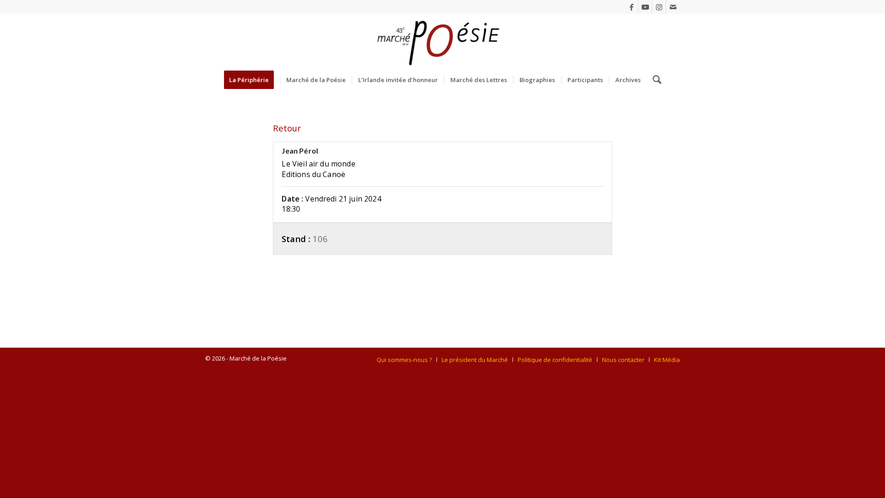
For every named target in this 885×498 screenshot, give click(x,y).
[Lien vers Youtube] (645, 7)
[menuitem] (252, 79)
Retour (287, 128)
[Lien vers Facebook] (631, 7)
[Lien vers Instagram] (659, 7)
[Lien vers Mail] (673, 7)
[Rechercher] (654, 79)
